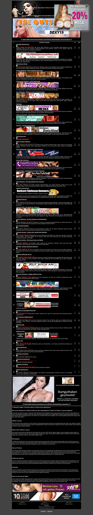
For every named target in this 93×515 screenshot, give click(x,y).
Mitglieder (49, 511)
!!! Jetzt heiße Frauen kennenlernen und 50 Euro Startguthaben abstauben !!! (47, 404)
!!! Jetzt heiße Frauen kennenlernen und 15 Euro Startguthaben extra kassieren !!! (46, 39)
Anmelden (43, 511)
